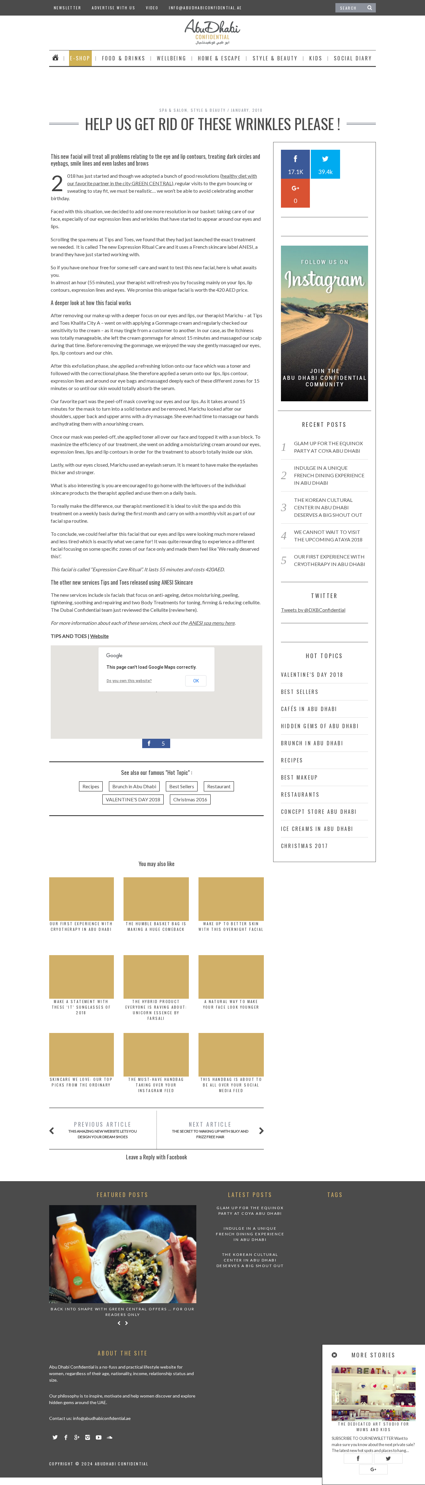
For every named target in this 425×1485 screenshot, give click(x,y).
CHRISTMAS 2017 (304, 846)
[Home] (55, 58)
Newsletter (67, 7)
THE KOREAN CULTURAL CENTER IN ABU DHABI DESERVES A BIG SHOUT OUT (328, 507)
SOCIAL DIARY (353, 58)
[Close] (335, 1355)
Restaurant (219, 786)
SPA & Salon (173, 110)
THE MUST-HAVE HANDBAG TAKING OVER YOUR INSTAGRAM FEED (156, 1085)
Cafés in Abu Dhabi (309, 709)
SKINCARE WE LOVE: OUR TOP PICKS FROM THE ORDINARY (81, 1082)
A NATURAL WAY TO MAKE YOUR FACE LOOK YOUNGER (231, 1004)
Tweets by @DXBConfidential (313, 610)
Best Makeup (299, 777)
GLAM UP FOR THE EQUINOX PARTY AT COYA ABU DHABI (250, 1210)
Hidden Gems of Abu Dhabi (320, 726)
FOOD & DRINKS (124, 58)
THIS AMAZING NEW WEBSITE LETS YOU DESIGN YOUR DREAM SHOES (102, 1129)
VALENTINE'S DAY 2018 (133, 799)
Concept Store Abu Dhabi (319, 811)
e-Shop (80, 58)
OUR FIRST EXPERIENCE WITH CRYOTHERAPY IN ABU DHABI (81, 926)
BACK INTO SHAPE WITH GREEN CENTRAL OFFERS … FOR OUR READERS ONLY (122, 1312)
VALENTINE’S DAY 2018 (312, 674)
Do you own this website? (129, 681)
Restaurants (300, 794)
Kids (315, 58)
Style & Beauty (275, 58)
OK (196, 680)
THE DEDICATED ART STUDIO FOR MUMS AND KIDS (373, 1426)
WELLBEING (171, 58)
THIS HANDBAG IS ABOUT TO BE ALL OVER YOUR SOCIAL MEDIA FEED (231, 1085)
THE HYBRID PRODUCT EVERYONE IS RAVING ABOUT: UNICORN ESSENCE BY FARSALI (156, 1010)
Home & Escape (219, 58)
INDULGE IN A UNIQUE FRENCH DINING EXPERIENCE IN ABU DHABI (329, 475)
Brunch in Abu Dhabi (134, 786)
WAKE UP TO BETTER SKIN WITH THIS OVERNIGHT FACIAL (231, 926)
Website (99, 636)
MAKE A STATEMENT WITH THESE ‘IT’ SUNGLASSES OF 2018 (81, 1007)
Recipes (90, 786)
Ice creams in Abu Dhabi (317, 828)
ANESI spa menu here (212, 623)
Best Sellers (181, 786)
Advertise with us (113, 7)
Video (152, 7)
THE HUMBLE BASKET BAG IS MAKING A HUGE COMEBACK (156, 926)
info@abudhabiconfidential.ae (205, 7)
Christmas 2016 (190, 799)
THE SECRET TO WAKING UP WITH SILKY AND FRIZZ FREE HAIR (210, 1129)
